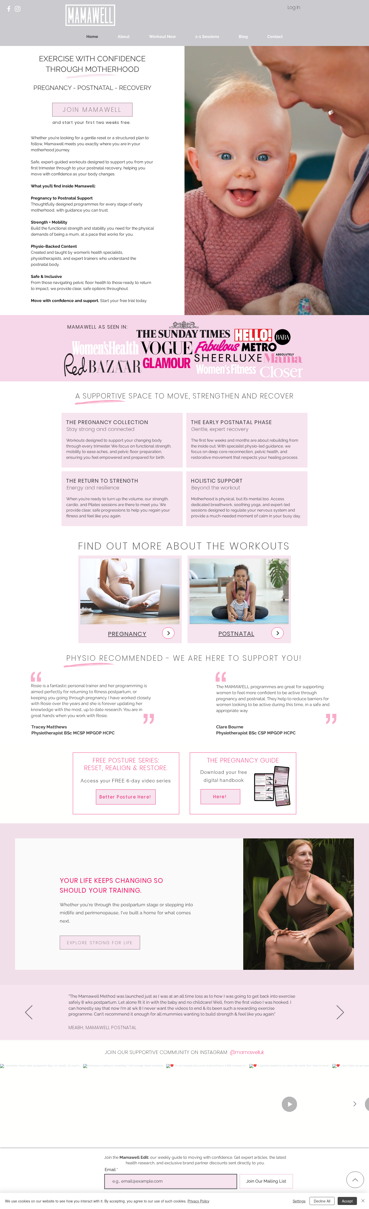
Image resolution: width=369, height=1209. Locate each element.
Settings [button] (299, 1200)
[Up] (355, 1180)
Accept (347, 1200)
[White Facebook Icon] (9, 9)
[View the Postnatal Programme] (277, 633)
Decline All (322, 1200)
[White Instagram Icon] (17, 9)
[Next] (340, 1012)
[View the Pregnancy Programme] (168, 633)
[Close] (363, 1201)
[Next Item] (354, 1104)
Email (110, 1170)
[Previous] (28, 1012)
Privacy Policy (198, 1200)
